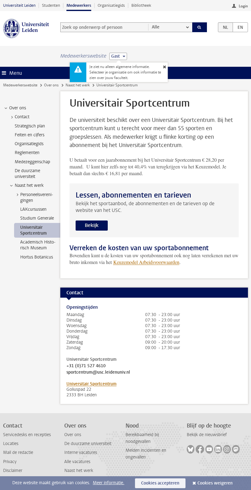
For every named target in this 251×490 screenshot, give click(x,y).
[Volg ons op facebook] (200, 449)
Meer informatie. (108, 483)
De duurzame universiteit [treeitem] (27, 173)
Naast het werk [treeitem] (29, 185)
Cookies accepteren (160, 483)
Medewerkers (78, 5)
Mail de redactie (18, 452)
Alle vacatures (77, 462)
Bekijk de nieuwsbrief (207, 435)
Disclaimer (12, 470)
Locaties (10, 444)
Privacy (10, 462)
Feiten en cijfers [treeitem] (29, 135)
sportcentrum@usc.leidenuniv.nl (98, 372)
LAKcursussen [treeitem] (33, 209)
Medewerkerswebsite (20, 85)
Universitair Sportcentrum (91, 384)
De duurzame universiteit (87, 444)
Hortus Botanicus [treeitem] (36, 257)
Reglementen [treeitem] (27, 153)
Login (243, 6)
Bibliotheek (141, 5)
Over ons (51, 85)
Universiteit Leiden (19, 5)
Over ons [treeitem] (17, 108)
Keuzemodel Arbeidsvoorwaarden (146, 262)
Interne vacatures (80, 452)
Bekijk (92, 225)
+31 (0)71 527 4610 (86, 366)
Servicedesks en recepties (27, 435)
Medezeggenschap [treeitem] (32, 162)
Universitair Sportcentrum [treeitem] (33, 230)
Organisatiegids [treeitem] (29, 144)
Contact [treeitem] (22, 117)
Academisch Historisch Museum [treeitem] (37, 245)
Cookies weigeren (215, 483)
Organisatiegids (111, 5)
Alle (155, 27)
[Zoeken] (199, 27)
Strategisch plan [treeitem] (30, 126)
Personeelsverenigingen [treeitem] (36, 197)
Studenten (51, 5)
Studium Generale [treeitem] (37, 218)
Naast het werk (78, 85)
